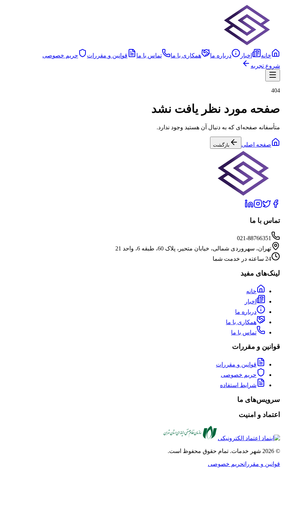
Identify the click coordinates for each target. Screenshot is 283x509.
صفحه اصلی (256, 144)
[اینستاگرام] (258, 206)
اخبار (246, 55)
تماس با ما (149, 55)
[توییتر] (266, 206)
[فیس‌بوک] (275, 206)
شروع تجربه (265, 66)
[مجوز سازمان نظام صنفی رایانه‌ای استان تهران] (188, 438)
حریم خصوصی (60, 55)
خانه (266, 55)
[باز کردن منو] (272, 75)
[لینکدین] (249, 206)
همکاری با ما (186, 55)
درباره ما (220, 55)
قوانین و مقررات (107, 55)
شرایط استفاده (238, 385)
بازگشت (221, 145)
